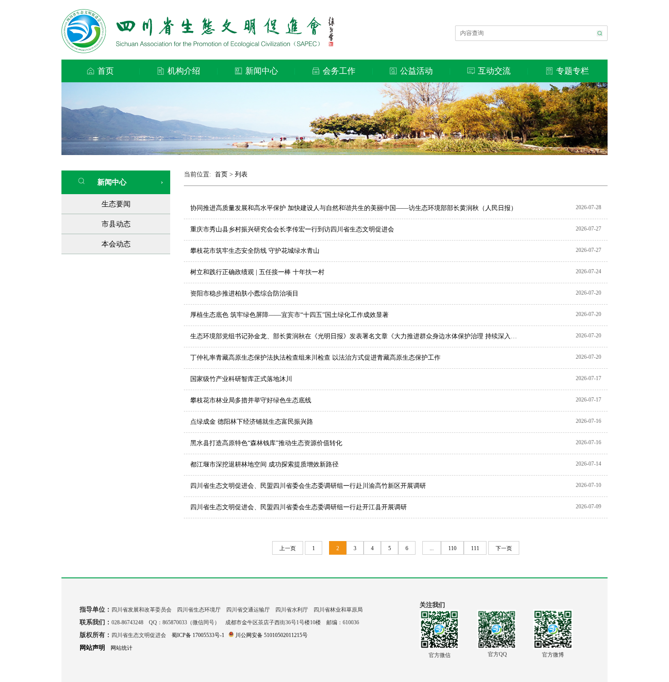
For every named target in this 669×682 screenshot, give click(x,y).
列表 (241, 174)
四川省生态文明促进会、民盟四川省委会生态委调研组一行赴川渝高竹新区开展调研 (308, 485)
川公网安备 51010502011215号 (271, 635)
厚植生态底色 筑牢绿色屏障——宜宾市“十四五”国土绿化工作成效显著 (289, 314)
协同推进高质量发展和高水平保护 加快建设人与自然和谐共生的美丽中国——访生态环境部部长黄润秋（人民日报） (353, 208)
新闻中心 (109, 182)
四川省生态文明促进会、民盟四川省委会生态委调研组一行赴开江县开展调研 (298, 507)
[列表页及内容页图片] (334, 152)
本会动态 (116, 244)
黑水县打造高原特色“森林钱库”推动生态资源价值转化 (266, 443)
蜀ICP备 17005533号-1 (198, 635)
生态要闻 (116, 204)
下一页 (504, 548)
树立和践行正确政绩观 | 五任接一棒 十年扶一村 (257, 272)
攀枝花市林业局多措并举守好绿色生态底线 (250, 400)
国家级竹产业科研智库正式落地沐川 (241, 379)
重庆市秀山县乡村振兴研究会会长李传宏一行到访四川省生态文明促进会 (292, 229)
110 (452, 548)
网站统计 (121, 648)
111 (475, 548)
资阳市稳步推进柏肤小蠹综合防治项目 (244, 293)
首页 (221, 174)
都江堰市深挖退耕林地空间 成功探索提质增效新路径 (264, 464)
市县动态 (116, 224)
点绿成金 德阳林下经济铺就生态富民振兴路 (251, 421)
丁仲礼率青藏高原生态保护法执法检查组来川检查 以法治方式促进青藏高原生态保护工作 (315, 357)
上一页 (287, 548)
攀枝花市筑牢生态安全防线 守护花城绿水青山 (254, 250)
